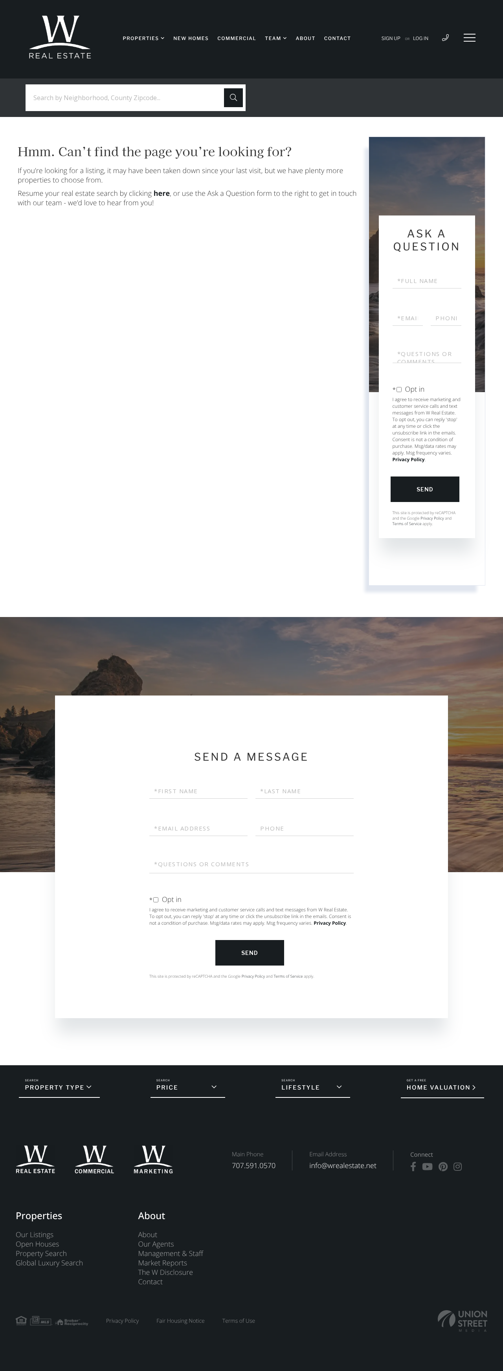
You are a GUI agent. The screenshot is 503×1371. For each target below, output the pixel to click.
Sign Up (391, 38)
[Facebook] (413, 1166)
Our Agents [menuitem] (156, 1244)
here (162, 193)
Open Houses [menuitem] (37, 1244)
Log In (420, 38)
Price (167, 1087)
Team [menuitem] (273, 38)
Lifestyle (300, 1087)
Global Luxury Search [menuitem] (49, 1263)
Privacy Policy (409, 459)
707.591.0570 (253, 1165)
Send (425, 489)
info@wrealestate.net (342, 1165)
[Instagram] (457, 1166)
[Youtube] (427, 1166)
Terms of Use (238, 1321)
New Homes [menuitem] (191, 38)
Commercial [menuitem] (236, 38)
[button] (233, 97)
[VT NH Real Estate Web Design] (462, 1321)
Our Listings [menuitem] (34, 1235)
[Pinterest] (443, 1166)
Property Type (54, 1087)
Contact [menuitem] (337, 38)
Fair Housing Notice (180, 1321)
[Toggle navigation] (469, 38)
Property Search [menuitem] (41, 1253)
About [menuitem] (305, 38)
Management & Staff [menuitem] (170, 1253)
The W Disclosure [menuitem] (165, 1272)
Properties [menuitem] (141, 38)
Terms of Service (407, 523)
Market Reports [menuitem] (162, 1263)
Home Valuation (439, 1087)
